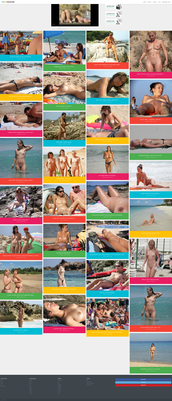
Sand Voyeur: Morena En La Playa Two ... (21, 132)
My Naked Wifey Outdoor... (108, 158)
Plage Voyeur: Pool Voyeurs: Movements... (151, 50)
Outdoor (60, 68)
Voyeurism (65, 68)
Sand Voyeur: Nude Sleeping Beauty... (21, 77)
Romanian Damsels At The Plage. (64, 46)
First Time (59, 390)
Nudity (21, 58)
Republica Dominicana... (64, 236)
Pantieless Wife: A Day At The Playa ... (151, 155)
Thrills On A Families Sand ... (151, 279)
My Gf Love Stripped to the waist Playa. (107, 45)
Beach (24, 58)
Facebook (143, 379)
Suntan (30, 390)
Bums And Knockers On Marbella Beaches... (64, 272)
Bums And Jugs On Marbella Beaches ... (64, 289)
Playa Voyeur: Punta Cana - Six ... (150, 327)
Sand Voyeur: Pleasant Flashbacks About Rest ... (107, 332)
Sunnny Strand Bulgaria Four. (151, 214)
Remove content (89, 384)
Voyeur (150, 195)
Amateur (110, 66)
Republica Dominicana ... (64, 253)
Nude (22, 182)
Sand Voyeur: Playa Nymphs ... (151, 193)
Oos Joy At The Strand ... (108, 292)
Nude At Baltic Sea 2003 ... (21, 219)
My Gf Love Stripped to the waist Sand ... (107, 64)
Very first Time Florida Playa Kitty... (107, 83)
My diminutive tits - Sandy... (21, 313)
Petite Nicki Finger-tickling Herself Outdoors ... (108, 215)
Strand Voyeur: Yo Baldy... (64, 87)
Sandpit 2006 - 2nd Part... (64, 161)
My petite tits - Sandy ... (21, 330)
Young (18, 134)
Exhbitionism (104, 177)
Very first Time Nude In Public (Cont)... (21, 157)
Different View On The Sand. (150, 349)
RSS (87, 380)
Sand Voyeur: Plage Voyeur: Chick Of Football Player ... (21, 255)
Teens (24, 134)
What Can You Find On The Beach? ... (64, 218)
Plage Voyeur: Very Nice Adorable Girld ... (21, 295)
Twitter (143, 382)
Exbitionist (147, 121)
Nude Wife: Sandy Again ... (64, 142)
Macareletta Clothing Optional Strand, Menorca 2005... (107, 235)
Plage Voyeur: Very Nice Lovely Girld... (21, 276)
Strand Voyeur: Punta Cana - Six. (150, 304)
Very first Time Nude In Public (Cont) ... (21, 180)
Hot (24, 182)
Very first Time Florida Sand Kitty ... (108, 100)
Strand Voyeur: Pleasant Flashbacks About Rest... (107, 313)
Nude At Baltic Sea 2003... (21, 201)
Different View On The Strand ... (150, 369)
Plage (104, 66)
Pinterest (143, 385)
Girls (61, 330)
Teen (104, 141)
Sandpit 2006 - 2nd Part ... (64, 178)
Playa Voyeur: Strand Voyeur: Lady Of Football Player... (21, 238)
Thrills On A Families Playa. (151, 257)
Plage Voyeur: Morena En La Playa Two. (21, 115)
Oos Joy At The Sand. (107, 274)
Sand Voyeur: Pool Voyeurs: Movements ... (151, 74)
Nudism (107, 294)
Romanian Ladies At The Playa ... (64, 66)
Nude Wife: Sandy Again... (64, 125)
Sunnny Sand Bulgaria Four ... (151, 233)
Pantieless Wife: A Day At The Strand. (150, 138)
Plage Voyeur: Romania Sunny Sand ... (107, 139)
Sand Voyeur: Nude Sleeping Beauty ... (21, 96)
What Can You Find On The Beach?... (64, 199)
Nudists (21, 134)
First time (154, 121)
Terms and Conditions (90, 383)
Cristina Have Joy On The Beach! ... (21, 56)
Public (18, 58)
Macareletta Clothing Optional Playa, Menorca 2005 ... (107, 254)
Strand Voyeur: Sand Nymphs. (151, 175)
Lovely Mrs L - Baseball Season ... (151, 119)
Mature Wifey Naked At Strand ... (64, 328)
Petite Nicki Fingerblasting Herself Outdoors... (108, 196)
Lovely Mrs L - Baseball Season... (150, 97)
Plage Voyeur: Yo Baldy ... (64, 106)
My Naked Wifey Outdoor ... (107, 175)
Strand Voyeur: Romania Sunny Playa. (107, 120)
